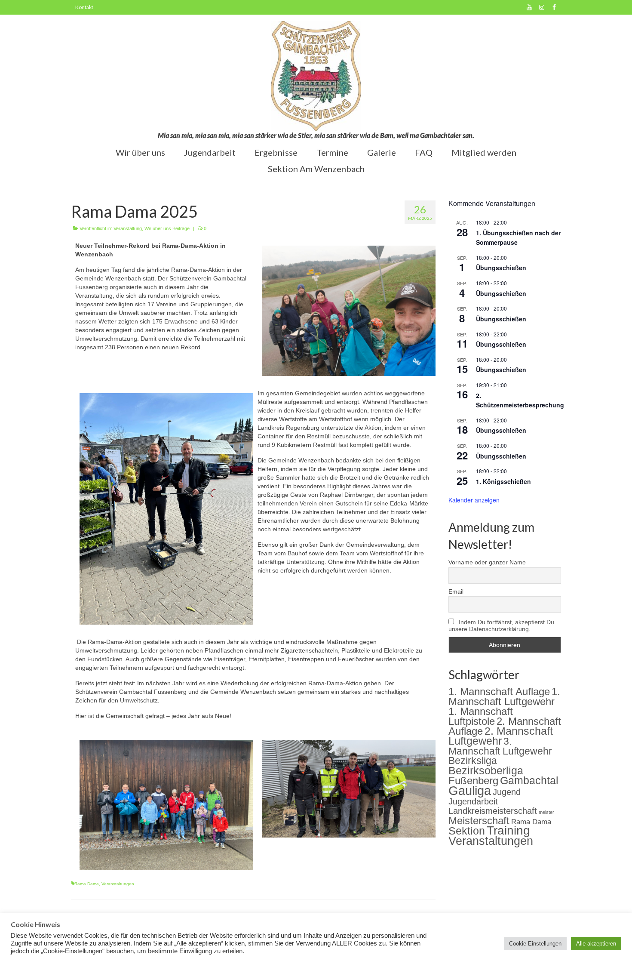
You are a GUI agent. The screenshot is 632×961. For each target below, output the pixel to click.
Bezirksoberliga (485, 770)
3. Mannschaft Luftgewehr (500, 746)
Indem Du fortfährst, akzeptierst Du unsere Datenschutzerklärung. (501, 625)
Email (455, 591)
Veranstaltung (128, 228)
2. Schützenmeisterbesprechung (520, 400)
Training (508, 830)
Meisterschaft (478, 820)
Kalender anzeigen (474, 500)
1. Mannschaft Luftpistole (480, 716)
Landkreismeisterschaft (492, 811)
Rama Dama (86, 883)
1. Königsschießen (503, 481)
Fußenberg (473, 780)
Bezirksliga (472, 760)
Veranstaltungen (117, 883)
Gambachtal (529, 780)
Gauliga (469, 790)
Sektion (466, 831)
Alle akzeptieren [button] (596, 943)
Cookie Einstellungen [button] (535, 943)
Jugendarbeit (473, 801)
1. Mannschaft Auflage (499, 691)
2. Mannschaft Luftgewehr (500, 736)
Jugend (507, 792)
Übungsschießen (501, 267)
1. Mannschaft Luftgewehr (504, 696)
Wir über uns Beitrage (167, 228)
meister (546, 812)
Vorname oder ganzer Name (487, 562)
